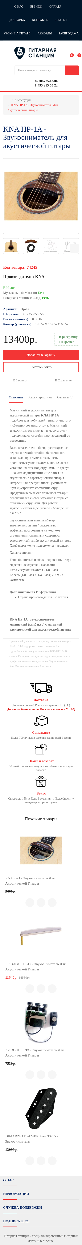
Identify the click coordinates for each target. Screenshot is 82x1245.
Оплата (55, 6)
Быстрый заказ (41, 367)
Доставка (17, 20)
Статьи (61, 20)
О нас (18, 6)
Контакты (40, 20)
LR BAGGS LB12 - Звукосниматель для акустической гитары (35, 966)
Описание (16, 397)
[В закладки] (52, 902)
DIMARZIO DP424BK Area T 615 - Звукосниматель (31, 1138)
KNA (39, 276)
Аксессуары (23, 100)
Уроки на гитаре (17, 33)
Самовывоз (41, 732)
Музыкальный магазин (23, 293)
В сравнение (63, 380)
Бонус (41, 793)
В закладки (20, 380)
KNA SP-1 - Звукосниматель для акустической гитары (30, 880)
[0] (69, 53)
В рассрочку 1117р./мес (68, 339)
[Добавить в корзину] (29, 902)
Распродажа (69, 33)
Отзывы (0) (65, 397)
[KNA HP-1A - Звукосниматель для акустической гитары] (41, 196)
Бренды (36, 6)
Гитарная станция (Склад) (26, 298)
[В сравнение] (41, 902)
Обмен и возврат (41, 761)
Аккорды (45, 33)
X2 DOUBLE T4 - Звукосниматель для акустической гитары (34, 1052)
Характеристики (40, 397)
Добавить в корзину (41, 355)
